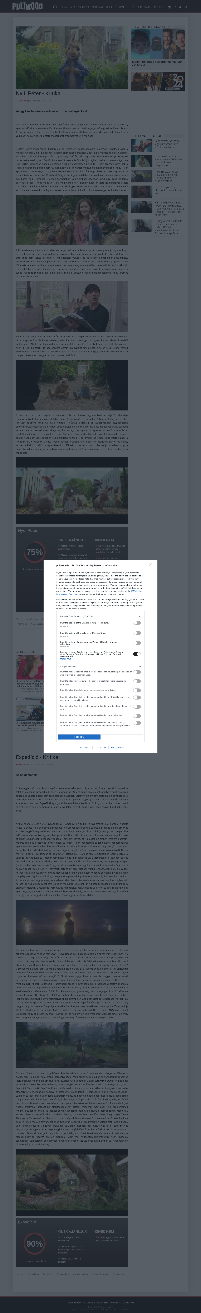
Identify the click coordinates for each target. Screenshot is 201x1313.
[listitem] (100, 616)
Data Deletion (84, 747)
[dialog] (100, 656)
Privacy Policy (117, 747)
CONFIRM (79, 737)
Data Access (100, 747)
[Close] (151, 566)
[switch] (137, 623)
